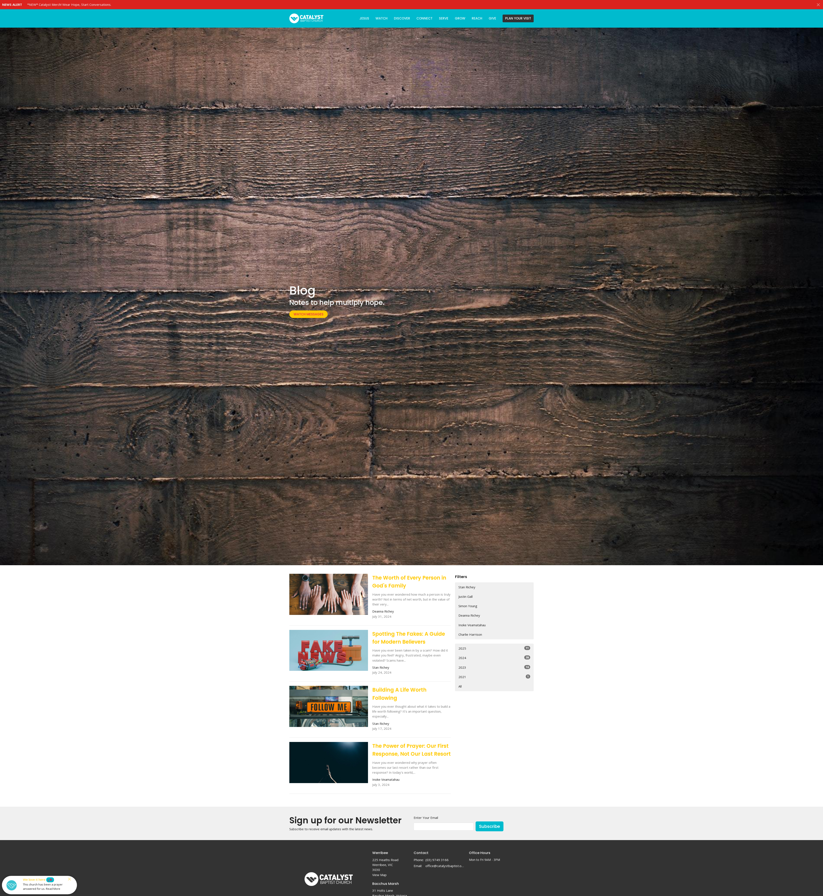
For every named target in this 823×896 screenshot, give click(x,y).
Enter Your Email (426, 817)
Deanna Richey (469, 615)
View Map (379, 875)
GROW (460, 18)
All (460, 686)
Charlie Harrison (470, 634)
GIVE (492, 18)
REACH (477, 18)
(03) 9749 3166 (437, 860)
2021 (493, 676)
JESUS (364, 18)
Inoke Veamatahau (472, 625)
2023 (493, 667)
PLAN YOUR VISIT (518, 18)
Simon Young (467, 606)
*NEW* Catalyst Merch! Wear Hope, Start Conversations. (69, 4)
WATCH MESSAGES (308, 314)
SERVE (443, 18)
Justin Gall (465, 596)
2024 (493, 657)
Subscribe (489, 826)
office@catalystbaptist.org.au (445, 866)
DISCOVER (402, 18)
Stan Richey (466, 587)
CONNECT (424, 18)
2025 (493, 648)
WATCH (381, 18)
